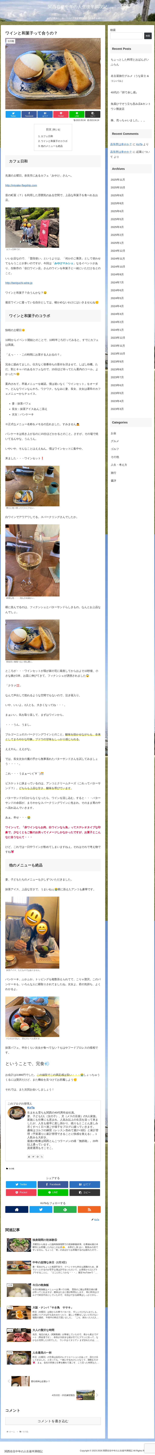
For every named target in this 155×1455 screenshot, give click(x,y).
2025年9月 (117, 195)
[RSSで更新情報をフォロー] (42, 1156)
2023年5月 (117, 393)
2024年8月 (117, 274)
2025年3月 (117, 227)
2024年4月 (117, 306)
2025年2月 (117, 234)
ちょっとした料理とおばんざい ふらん (131, 62)
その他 (11, 1169)
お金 (113, 433)
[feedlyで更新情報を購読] (37, 1156)
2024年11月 (118, 258)
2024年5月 (117, 298)
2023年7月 (117, 377)
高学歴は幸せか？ (121, 144)
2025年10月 (118, 187)
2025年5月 (117, 219)
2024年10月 (118, 266)
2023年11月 (118, 345)
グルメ (115, 441)
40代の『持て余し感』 (124, 92)
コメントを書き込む (53, 1421)
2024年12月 (118, 250)
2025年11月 (118, 179)
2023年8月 (117, 369)
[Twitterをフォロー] (33, 1156)
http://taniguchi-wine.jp (18, 282)
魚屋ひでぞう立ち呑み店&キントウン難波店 (131, 106)
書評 (113, 480)
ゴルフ (115, 448)
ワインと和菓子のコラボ (54, 141)
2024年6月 (117, 290)
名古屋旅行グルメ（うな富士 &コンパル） (130, 78)
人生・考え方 (119, 464)
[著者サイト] (29, 1156)
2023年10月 (118, 353)
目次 (48, 129)
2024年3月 (117, 314)
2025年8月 (117, 203)
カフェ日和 (47, 136)
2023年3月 (117, 408)
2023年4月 (117, 401)
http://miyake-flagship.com (21, 185)
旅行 (113, 472)
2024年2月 (117, 322)
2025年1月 (117, 242)
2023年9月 (117, 361)
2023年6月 (117, 385)
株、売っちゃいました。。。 (128, 120)
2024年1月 (117, 329)
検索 (113, 30)
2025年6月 (117, 211)
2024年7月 (117, 282)
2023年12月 (118, 337)
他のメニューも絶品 (52, 146)
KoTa (31, 1107)
